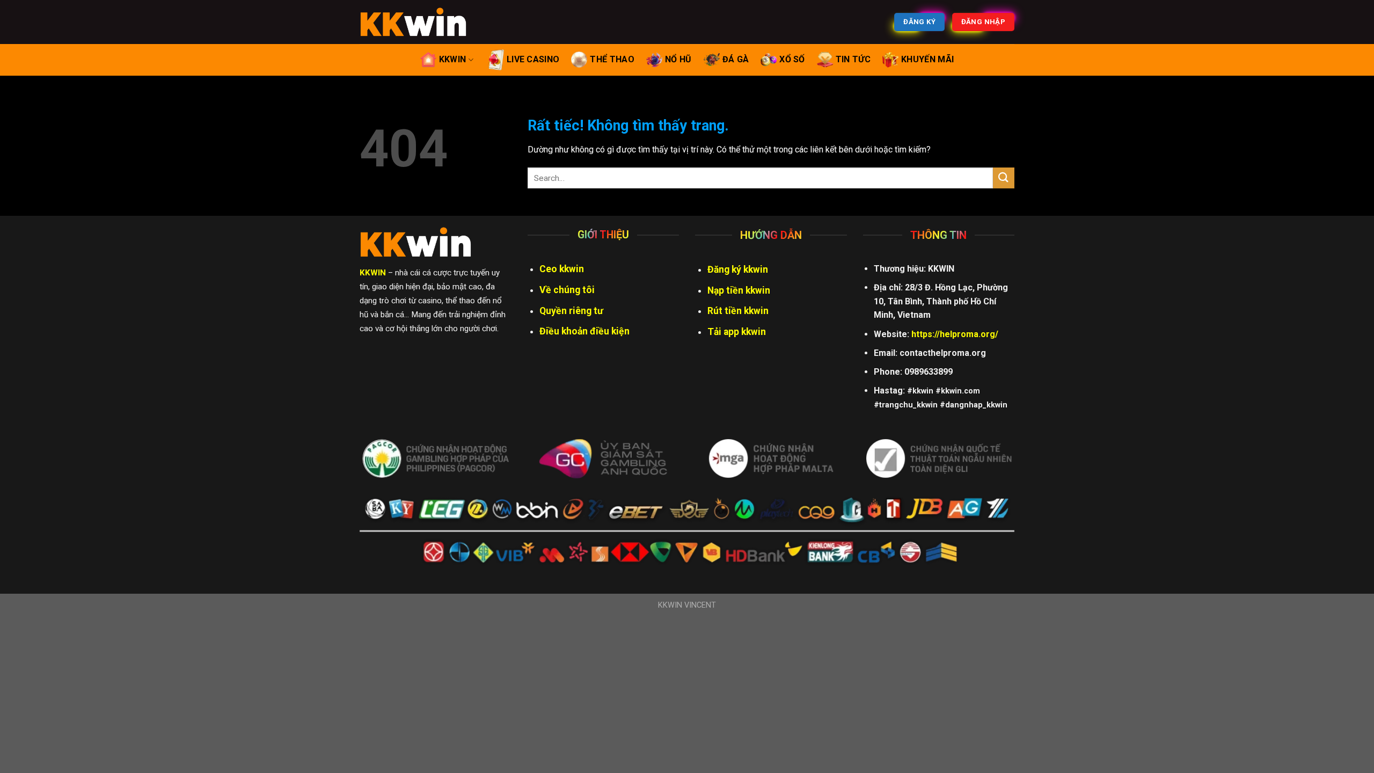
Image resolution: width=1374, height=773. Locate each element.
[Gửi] (1003, 177)
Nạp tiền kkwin (738, 290)
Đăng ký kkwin (737, 269)
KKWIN (452, 59)
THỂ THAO (612, 59)
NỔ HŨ (678, 59)
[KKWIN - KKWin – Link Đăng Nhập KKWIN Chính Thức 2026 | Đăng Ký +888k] (413, 22)
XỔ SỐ (792, 59)
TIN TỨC (853, 59)
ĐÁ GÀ (735, 59)
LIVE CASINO (533, 59)
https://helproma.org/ (954, 334)
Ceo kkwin (561, 269)
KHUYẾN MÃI (927, 59)
